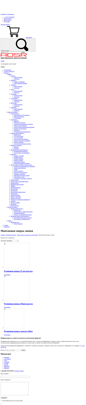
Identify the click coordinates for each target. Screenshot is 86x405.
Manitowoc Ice (15, 222)
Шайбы (13, 186)
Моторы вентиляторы (20, 125)
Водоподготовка (12, 207)
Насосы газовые (18, 142)
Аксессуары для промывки (22, 153)
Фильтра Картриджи (17, 208)
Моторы (16, 121)
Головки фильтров (19, 213)
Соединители (14, 113)
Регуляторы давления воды (22, 219)
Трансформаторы (16, 187)
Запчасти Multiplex (19, 82)
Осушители (14, 190)
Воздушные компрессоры (18, 192)
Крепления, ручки (19, 177)
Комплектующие (12, 112)
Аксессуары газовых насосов (22, 143)
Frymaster (13, 94)
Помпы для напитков (20, 128)
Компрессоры (15, 180)
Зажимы (13, 201)
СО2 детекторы (18, 137)
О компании (7, 70)
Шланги (16, 147)
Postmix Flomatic (18, 159)
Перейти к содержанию (7, 14)
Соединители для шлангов (21, 115)
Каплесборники (15, 195)
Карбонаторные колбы (17, 184)
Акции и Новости (9, 71)
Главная (3, 235)
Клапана (13, 154)
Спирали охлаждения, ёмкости (23, 178)
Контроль (17, 130)
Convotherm (14, 98)
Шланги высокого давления (22, 140)
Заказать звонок (5, 24)
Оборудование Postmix (20, 83)
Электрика (14, 119)
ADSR (2, 61)
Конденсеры (14, 189)
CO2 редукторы (18, 136)
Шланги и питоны (16, 145)
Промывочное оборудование (19, 150)
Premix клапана (18, 160)
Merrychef (13, 103)
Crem (12, 89)
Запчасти (16, 79)
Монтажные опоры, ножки (22, 175)
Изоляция (13, 204)
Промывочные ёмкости (20, 151)
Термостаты (14, 193)
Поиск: (3, 52)
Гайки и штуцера (16, 198)
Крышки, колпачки (19, 174)
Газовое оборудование (17, 133)
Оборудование (18, 77)
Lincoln (13, 76)
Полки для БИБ (15, 202)
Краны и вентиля (16, 196)
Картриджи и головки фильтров (23, 211)
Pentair (9, 220)
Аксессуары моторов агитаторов (23, 124)
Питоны (16, 148)
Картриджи (17, 210)
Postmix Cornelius (19, 156)
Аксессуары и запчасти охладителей (21, 165)
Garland (13, 85)
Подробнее (7, 274)
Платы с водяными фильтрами (23, 214)
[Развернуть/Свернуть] (9, 73)
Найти (23, 52)
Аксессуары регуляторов (21, 139)
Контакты (7, 226)
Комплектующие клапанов (21, 163)
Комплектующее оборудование (20, 216)
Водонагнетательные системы (22, 217)
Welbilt (9, 74)
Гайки (16, 169)
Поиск (23, 350)
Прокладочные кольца (20, 172)
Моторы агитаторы (19, 122)
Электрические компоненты (22, 131)
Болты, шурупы (18, 171)
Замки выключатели (20, 168)
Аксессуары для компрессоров (19, 181)
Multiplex (13, 80)
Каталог (6, 73)
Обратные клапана (19, 162)
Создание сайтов (19, 371)
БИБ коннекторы (19, 116)
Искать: (3, 350)
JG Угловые (17, 118)
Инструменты (15, 205)
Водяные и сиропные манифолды (20, 199)
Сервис (6, 225)
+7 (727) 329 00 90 (9, 17)
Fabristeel (13, 107)
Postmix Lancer (18, 157)
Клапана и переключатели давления (24, 166)
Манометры (17, 134)
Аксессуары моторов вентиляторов (24, 127)
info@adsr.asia (8, 18)
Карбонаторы (14, 183)
